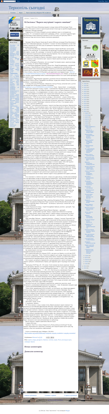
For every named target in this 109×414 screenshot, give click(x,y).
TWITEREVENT (13, 47)
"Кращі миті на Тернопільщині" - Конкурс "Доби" (89, 131)
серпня (87, 121)
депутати (12, 97)
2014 (85, 107)
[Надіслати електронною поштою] (47, 337)
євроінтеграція (13, 124)
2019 (85, 97)
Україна (32, 341)
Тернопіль (14, 73)
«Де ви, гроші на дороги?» (89, 213)
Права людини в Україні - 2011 (89, 205)
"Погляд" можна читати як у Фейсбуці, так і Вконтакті (89, 196)
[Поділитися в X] (50, 337)
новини (11, 102)
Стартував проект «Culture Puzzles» (90, 239)
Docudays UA (14, 45)
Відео (21, 12)
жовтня (87, 117)
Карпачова (17, 64)
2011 (85, 266)
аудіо (18, 80)
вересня (87, 119)
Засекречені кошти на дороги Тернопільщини (89, 191)
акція (11, 80)
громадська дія (14, 87)
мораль (17, 100)
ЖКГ (18, 59)
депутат (17, 95)
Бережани (12, 53)
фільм (17, 122)
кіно (11, 99)
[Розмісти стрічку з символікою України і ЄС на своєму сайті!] (12, 20)
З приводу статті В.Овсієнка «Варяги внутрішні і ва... (90, 226)
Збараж (12, 64)
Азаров (11, 52)
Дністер (17, 58)
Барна (17, 52)
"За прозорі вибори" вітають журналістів (90, 221)
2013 (85, 109)
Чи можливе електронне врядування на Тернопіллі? (89, 183)
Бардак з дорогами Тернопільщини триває (89, 246)
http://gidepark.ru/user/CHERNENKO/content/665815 (38, 87)
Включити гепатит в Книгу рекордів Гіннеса (89, 209)
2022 (85, 91)
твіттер (17, 117)
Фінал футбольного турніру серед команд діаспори (89, 235)
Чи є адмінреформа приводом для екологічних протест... (89, 150)
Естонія (11, 59)
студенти (17, 114)
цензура (11, 123)
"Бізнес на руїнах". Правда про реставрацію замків (89, 141)
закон (11, 98)
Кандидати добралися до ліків (90, 242)
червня (87, 125)
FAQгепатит (12, 46)
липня (86, 123)
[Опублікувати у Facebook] (52, 337)
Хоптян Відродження (14, 77)
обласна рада (14, 108)
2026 (85, 83)
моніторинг (12, 100)
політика (51, 339)
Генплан (12, 56)
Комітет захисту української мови (89, 155)
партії (11, 109)
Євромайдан (13, 48)
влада (34, 339)
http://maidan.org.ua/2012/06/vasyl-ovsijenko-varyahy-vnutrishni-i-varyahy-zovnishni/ (49, 333)
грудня (87, 113)
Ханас (17, 76)
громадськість (13, 92)
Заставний (12, 63)
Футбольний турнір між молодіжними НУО (90, 159)
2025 (85, 85)
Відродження (13, 55)
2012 (85, 111)
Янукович (17, 78)
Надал (11, 69)
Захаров (17, 63)
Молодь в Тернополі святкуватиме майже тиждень (90, 168)
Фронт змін (12, 76)
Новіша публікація (30, 395)
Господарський (13, 57)
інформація (12, 126)
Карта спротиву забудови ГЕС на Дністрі (38, 12)
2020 (85, 95)
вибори (17, 81)
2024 (85, 87)
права (11, 110)
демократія (12, 95)
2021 (85, 93)
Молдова (12, 68)
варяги (30, 339)
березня (87, 259)
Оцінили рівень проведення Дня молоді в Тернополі (89, 136)
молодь (17, 99)
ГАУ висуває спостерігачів (89, 187)
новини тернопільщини (13, 105)
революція (17, 112)
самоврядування (13, 113)
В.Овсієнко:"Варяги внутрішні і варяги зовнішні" (90, 231)
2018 (85, 99)
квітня (86, 257)
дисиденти (39, 339)
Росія (59, 339)
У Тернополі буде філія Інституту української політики (89, 251)
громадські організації (12, 89)
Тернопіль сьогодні (27, 7)
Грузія (11, 58)
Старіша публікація (70, 395)
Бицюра (17, 53)
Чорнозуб (12, 78)
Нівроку (17, 69)
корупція (17, 98)
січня (86, 263)
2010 (85, 268)
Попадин (12, 70)
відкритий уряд (14, 84)
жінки (18, 96)
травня (87, 255)
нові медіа (14, 107)
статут (11, 114)
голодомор (12, 86)
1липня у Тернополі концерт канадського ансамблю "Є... (89, 172)
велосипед (12, 81)
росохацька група (66, 339)
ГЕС (18, 55)
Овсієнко (45, 339)
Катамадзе (12, 65)
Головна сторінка (50, 395)
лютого (87, 261)
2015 (85, 105)
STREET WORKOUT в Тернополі (90, 127)
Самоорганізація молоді (89, 146)
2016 (85, 103)
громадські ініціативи (14, 90)
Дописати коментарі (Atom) (55, 400)
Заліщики (12, 61)
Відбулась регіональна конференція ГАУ (90, 163)
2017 (85, 101)
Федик (11, 74)
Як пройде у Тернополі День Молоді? (89, 178)
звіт (14, 98)
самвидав (27, 341)
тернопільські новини (13, 119)
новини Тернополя (14, 102)
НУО (18, 68)
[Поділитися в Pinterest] (53, 337)
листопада (88, 115)
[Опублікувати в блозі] (48, 337)
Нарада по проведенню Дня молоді (89, 201)
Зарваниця (12, 62)
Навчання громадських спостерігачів (89, 216)
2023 (85, 89)
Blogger (68, 410)
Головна (12, 12)
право (55, 339)
